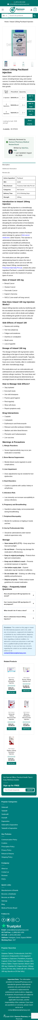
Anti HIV (28, 953)
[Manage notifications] (4, 1015)
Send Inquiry (29, 122)
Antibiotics (5, 958)
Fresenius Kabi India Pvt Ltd (12, 268)
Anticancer (5, 956)
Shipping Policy (6, 857)
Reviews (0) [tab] (6, 172)
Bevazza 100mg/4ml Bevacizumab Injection (26, 716)
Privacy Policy (6, 850)
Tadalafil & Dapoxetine (9, 828)
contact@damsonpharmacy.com (17, 930)
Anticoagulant (25, 956)
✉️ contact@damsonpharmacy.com (18, 4)
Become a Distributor (8, 894)
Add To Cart (31, 97)
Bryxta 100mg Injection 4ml (26, 680)
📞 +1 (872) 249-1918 (18, 2)
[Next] (32, 43)
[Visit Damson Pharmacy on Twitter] (17, 920)
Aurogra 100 (28, 961)
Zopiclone (13, 958)
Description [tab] (6, 164)
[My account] (31, 10)
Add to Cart (11, 692)
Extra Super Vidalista (15, 961)
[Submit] (35, 16)
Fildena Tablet (6, 964)
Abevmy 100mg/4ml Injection (11, 681)
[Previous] (5, 43)
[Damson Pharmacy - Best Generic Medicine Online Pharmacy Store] (17, 9)
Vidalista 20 (12, 966)
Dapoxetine (5, 821)
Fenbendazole (19, 953)
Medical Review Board (9, 908)
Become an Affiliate (8, 897)
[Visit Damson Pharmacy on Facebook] (4, 920)
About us (4, 868)
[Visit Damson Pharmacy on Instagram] (13, 920)
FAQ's (3, 879)
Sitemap (4, 901)
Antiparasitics (14, 956)
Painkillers (21, 958)
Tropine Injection (18, 964)
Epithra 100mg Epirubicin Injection (11, 752)
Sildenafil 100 (21, 969)
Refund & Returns (7, 853)
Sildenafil (4, 807)
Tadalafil (4, 811)
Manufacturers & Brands (9, 890)
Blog (3, 904)
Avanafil (4, 818)
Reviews (4, 875)
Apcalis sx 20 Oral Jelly (16, 971)
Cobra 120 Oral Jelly (8, 969)
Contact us (5, 872)
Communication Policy (9, 839)
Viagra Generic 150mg (25, 966)
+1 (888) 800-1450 (17, 932)
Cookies (4, 843)
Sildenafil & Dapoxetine (9, 825)
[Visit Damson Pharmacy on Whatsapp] (8, 920)
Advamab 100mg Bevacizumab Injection (11, 716)
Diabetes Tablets (7, 953)
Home (6, 22)
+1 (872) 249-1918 (14, 935)
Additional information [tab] (9, 168)
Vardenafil (4, 814)
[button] (2, 9)
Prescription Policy (7, 846)
